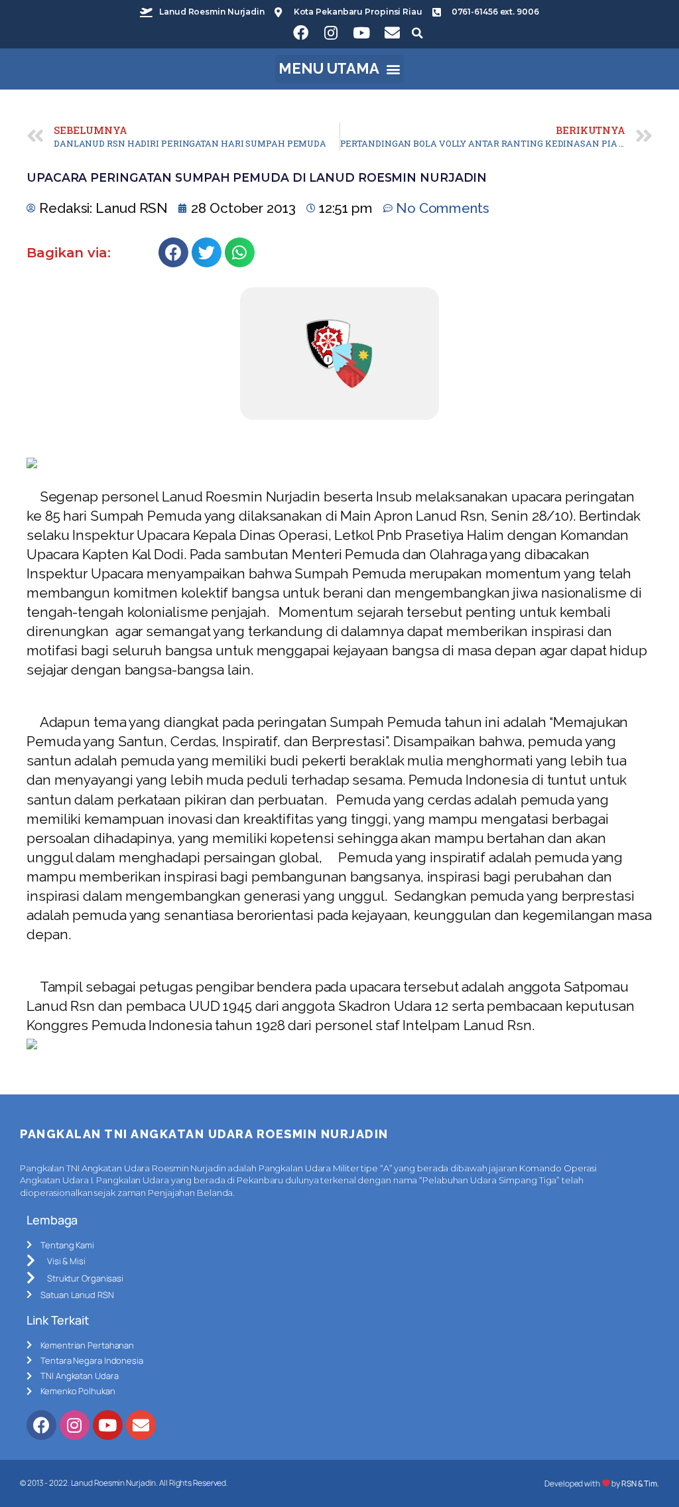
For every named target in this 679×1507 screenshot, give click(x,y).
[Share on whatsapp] (240, 252)
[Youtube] (361, 33)
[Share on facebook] (173, 252)
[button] (339, 69)
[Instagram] (331, 33)
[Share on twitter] (206, 252)
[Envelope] (392, 33)
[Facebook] (300, 33)
